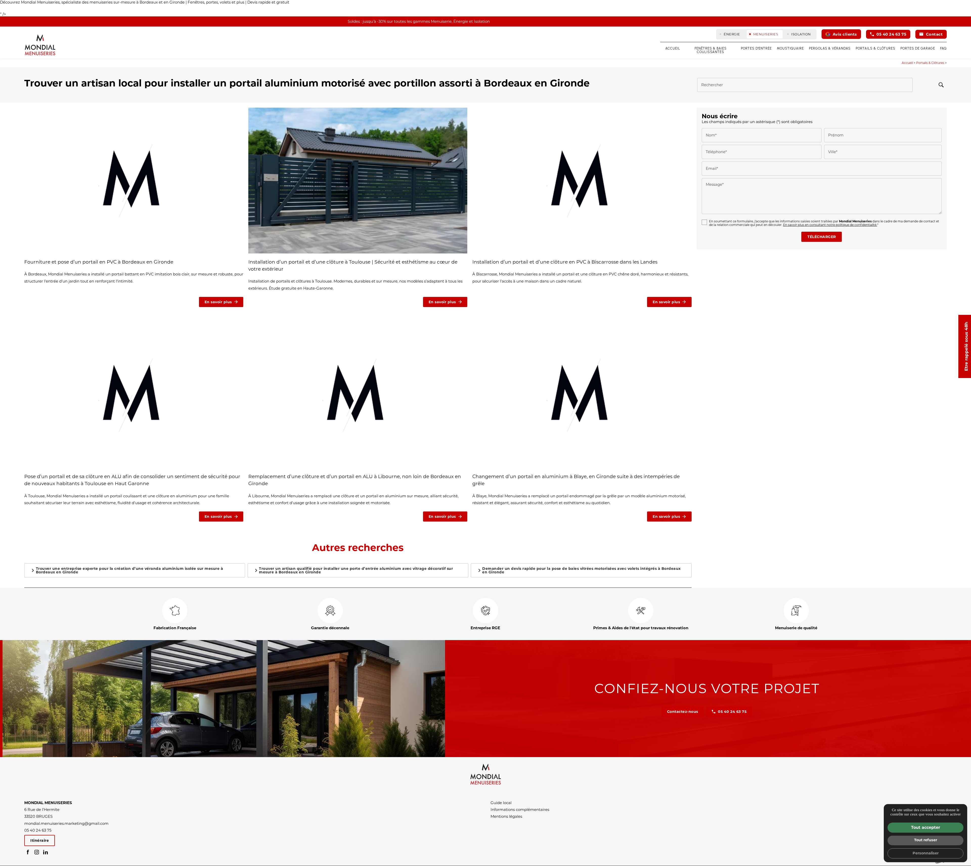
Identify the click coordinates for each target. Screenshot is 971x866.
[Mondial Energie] (40, 44)
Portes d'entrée (756, 48)
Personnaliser (926, 853)
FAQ (943, 48)
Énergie (732, 34)
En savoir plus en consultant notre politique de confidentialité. (830, 225)
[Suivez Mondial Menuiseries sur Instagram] (36, 852)
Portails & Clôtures (875, 48)
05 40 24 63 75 (891, 34)
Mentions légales (506, 816)
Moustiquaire (790, 48)
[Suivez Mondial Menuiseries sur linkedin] (45, 852)
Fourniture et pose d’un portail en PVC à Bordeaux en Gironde (99, 262)
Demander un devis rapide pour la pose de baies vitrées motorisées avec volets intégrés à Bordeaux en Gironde (581, 570)
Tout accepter (925, 827)
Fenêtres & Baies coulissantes (711, 50)
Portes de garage (917, 48)
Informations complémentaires (520, 809)
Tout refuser (925, 840)
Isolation (801, 34)
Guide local (501, 802)
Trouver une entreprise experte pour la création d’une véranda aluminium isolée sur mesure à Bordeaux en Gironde (129, 570)
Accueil (672, 48)
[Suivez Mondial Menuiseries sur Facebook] (27, 852)
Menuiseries (765, 34)
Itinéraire (39, 840)
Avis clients (845, 34)
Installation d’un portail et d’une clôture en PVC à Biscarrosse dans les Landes (564, 262)
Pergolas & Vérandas (830, 48)
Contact (934, 34)
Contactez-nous (682, 711)
